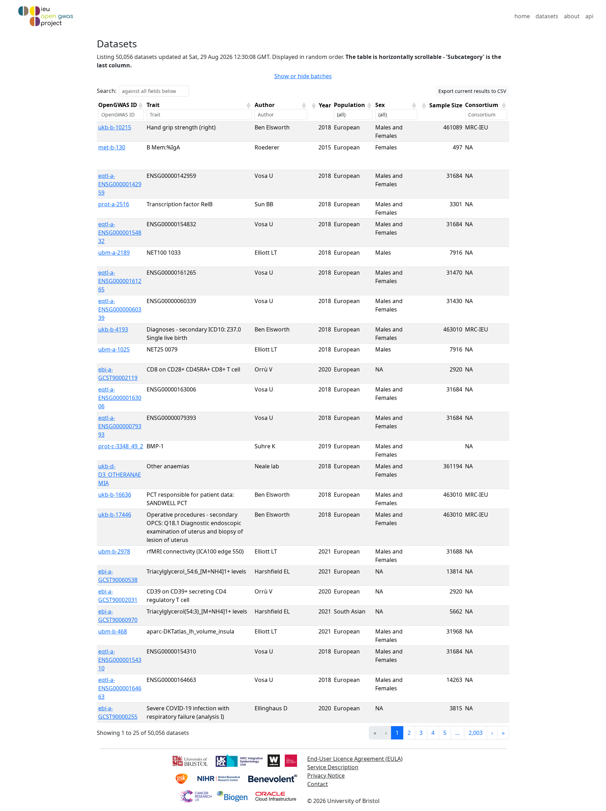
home (522, 16)
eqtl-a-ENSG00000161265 (119, 281)
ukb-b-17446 (114, 514)
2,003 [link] (476, 733)
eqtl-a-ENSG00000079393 (119, 426)
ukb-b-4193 (113, 329)
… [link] (457, 733)
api (589, 16)
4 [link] (433, 733)
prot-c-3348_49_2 (120, 446)
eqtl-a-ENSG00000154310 (119, 660)
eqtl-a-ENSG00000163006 (119, 398)
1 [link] (397, 733)
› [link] (492, 733)
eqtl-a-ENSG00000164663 (119, 688)
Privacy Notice (326, 775)
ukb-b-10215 (114, 127)
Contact (317, 784)
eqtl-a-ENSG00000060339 (119, 309)
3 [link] (421, 733)
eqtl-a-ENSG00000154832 (119, 232)
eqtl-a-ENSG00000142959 (119, 184)
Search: (106, 91)
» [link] (503, 733)
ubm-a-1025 (114, 349)
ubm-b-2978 (114, 551)
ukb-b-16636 (114, 494)
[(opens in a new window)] (189, 760)
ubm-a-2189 (114, 252)
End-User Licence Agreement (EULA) (355, 759)
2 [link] (409, 733)
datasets (547, 16)
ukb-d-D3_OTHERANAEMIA (119, 474)
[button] (140, 105)
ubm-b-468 (112, 631)
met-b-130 (111, 147)
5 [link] (444, 733)
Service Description (332, 767)
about (572, 16)
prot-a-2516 (113, 204)
